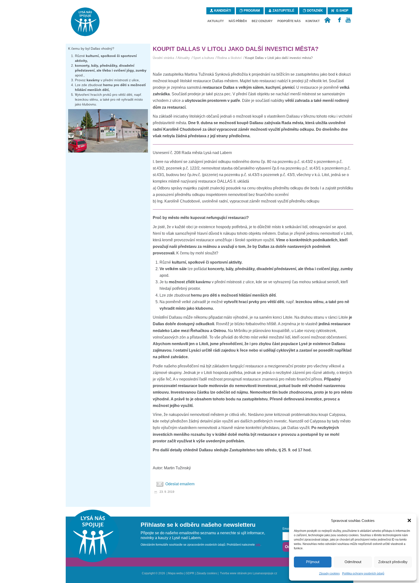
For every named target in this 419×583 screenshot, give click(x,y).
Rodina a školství (229, 58)
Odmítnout (353, 562)
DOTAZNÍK (314, 10)
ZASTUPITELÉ (283, 10)
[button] (409, 520)
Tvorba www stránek (233, 573)
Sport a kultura (203, 58)
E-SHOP (341, 10)
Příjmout (312, 562)
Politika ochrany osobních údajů (363, 573)
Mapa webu (176, 573)
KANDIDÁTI (222, 10)
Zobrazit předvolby (393, 562)
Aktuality (183, 58)
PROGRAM (251, 10)
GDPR (190, 573)
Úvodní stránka (163, 58)
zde (258, 544)
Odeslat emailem (179, 484)
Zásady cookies (329, 573)
